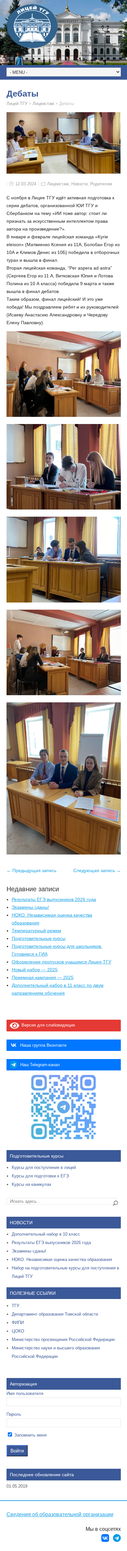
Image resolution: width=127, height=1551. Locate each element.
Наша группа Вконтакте (43, 1045)
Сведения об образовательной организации (60, 1514)
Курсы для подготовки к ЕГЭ (40, 1175)
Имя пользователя (25, 1393)
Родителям (101, 183)
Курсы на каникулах (31, 1184)
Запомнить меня (30, 1435)
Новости (79, 183)
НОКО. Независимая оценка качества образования (62, 1259)
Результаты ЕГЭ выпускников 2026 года (54, 899)
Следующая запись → (97, 870)
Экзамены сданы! (30, 907)
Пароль (14, 1414)
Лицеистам (58, 183)
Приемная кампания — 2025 (43, 977)
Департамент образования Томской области (55, 1314)
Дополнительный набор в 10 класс (46, 1234)
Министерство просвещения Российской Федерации (63, 1339)
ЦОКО (18, 1331)
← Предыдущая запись (31, 870)
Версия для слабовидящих (47, 1025)
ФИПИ (18, 1322)
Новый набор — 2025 (35, 969)
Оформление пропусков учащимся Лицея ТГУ (61, 961)
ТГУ (15, 1305)
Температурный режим (36, 930)
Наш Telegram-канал (40, 1064)
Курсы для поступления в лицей (44, 1167)
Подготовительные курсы (38, 938)
